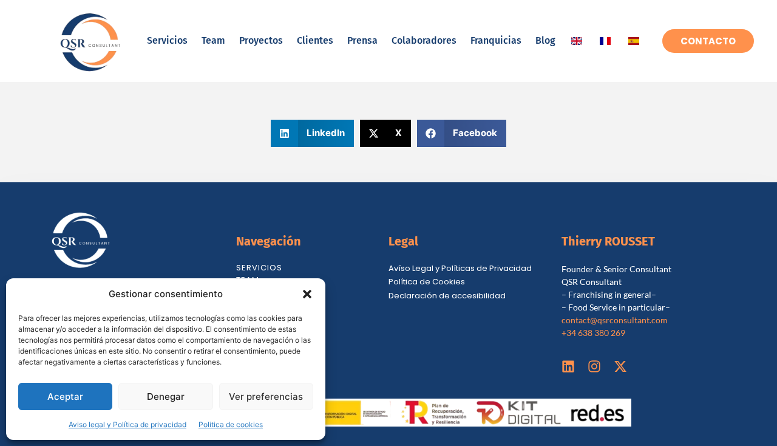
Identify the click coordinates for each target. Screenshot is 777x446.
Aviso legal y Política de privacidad (127, 424)
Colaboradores (424, 40)
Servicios (167, 40)
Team (213, 40)
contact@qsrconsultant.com (615, 320)
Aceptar (65, 396)
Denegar (166, 396)
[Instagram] (594, 366)
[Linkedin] (568, 366)
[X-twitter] (620, 366)
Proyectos (261, 40)
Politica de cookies (230, 424)
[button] (307, 294)
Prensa (362, 40)
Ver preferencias (266, 396)
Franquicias (495, 40)
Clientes (315, 40)
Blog (545, 40)
